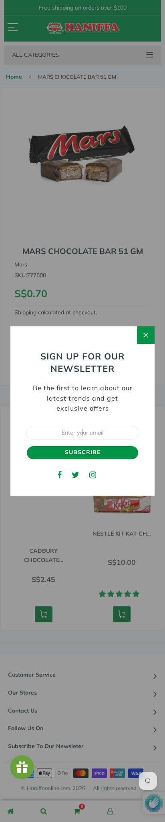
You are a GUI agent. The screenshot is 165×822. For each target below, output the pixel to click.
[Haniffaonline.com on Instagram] (92, 475)
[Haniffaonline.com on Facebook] (59, 475)
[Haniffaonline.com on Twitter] (75, 475)
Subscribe (83, 452)
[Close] (146, 335)
